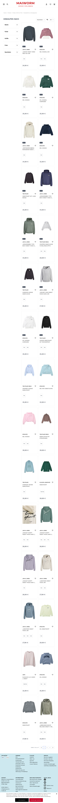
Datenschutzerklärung (46, 796)
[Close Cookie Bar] (56, 794)
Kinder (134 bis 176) (17, 12)
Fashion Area (50, 785)
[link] (41, 747)
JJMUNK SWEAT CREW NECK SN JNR (28, 52)
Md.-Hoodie (25, 100)
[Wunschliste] (50, 4)
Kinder (9, 12)
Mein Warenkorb (34, 782)
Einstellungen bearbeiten (36, 800)
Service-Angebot (48, 757)
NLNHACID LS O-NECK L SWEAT (28, 677)
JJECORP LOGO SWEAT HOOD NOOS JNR (46, 293)
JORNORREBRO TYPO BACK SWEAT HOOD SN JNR (46, 197)
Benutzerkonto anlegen (36, 779)
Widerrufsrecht (19, 788)
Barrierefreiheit (19, 786)
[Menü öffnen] (4, 4)
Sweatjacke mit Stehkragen (45, 437)
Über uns (32, 759)
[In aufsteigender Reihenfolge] (47, 20)
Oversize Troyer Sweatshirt (27, 485)
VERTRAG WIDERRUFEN (50, 765)
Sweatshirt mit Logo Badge (29, 197)
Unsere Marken (34, 764)
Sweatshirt (43, 484)
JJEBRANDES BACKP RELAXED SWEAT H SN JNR (46, 726)
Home (5, 12)
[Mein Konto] (46, 4)
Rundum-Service (48, 759)
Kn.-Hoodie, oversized (43, 100)
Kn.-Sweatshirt (44, 629)
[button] (11, 19)
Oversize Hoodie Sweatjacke (27, 293)
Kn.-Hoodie (43, 677)
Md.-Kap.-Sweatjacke (46, 388)
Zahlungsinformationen (21, 789)
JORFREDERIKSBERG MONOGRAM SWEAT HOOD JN (28, 149)
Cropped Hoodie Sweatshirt (27, 389)
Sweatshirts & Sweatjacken (30, 12)
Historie (32, 757)
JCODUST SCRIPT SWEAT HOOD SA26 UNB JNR (29, 533)
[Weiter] (52, 747)
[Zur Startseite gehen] (25, 4)
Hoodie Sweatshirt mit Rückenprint (46, 341)
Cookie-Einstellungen (49, 764)
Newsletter (47, 762)
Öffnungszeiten (34, 762)
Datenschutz (19, 784)
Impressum (18, 782)
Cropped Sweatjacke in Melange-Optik (46, 245)
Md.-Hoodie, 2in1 (45, 52)
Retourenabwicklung (21, 781)
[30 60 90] (51, 19)
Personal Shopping (48, 760)
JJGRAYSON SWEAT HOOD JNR (45, 581)
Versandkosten (19, 779)
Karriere (32, 760)
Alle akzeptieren (21, 800)
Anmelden (32, 784)
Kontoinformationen (35, 781)
